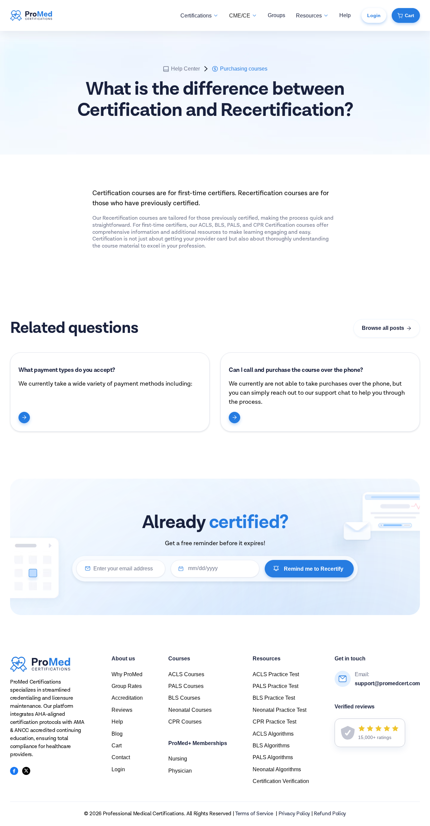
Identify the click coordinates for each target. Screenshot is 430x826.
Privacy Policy (294, 814)
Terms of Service (254, 814)
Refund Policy (330, 814)
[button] (199, 15)
